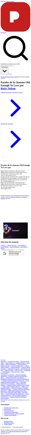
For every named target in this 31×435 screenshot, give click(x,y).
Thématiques (4, 67)
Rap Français (7, 409)
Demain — (9, 372)
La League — (19, 369)
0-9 (4, 401)
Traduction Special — (11, 395)
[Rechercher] (9, 74)
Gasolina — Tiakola (6, 245)
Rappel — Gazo (8, 247)
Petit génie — (6, 361)
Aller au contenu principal (7, 1)
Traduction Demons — (13, 384)
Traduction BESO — (14, 388)
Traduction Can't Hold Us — (13, 378)
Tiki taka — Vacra (16, 245)
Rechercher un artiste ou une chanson (10, 64)
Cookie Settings (8, 424)
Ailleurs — (10, 367)
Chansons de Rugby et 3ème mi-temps (14, 413)
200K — (5, 364)
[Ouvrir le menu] (11, 74)
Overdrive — (7, 369)
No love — (23, 370)
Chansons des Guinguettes (11, 412)
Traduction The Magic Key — (19, 394)
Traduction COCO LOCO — (14, 396)
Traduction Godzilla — (9, 389)
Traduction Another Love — (15, 382)
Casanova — (15, 363)
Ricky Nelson (8, 88)
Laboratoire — (16, 364)
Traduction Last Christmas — (10, 383)
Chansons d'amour (9, 410)
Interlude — (22, 367)
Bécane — (25, 363)
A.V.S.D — (12, 366)
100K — (4, 363)
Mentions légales (8, 421)
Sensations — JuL (18, 247)
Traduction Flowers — (19, 386)
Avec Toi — (19, 372)
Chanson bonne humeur (10, 415)
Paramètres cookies (9, 423)
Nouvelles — (13, 370)
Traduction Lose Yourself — (10, 374)
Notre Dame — (20, 361)
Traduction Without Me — (13, 375)
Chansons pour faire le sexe (11, 407)
